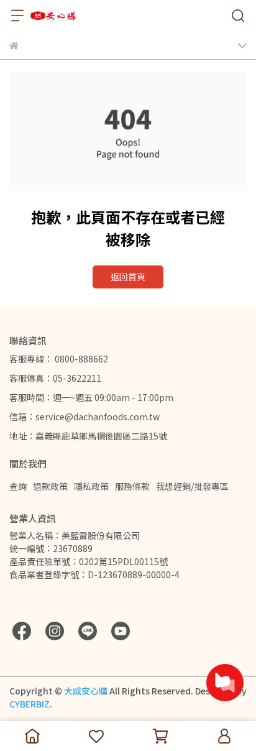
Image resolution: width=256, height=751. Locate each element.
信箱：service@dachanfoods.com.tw (84, 416)
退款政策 (50, 486)
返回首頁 (128, 276)
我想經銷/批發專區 (192, 486)
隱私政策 (91, 486)
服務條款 (132, 486)
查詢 (18, 486)
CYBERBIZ (29, 704)
